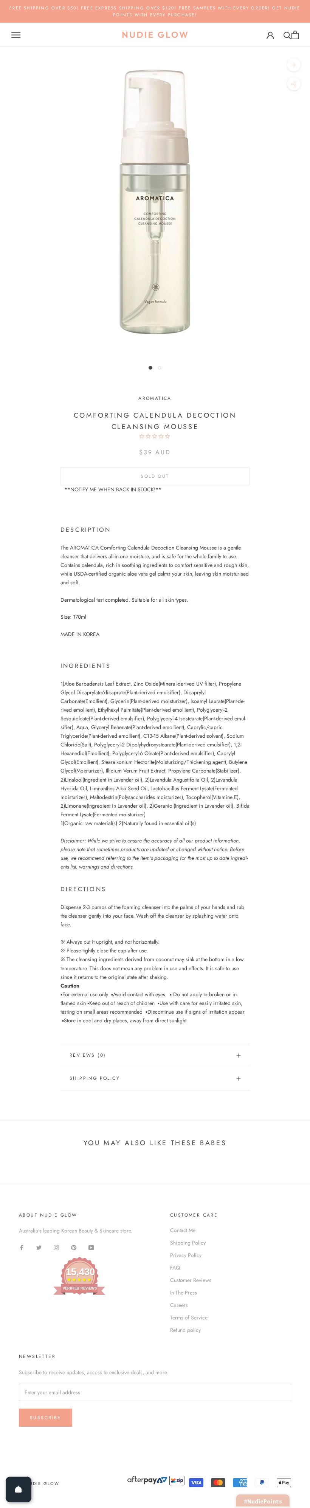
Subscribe (45, 1417)
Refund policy (185, 1330)
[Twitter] (39, 1247)
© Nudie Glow (39, 1483)
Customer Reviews (190, 1280)
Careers (179, 1305)
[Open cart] (295, 35)
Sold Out (155, 476)
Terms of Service (189, 1317)
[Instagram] (56, 1247)
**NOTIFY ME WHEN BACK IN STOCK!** (112, 489)
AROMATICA (155, 398)
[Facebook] (21, 1247)
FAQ (175, 1267)
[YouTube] (91, 1247)
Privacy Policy (186, 1255)
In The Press (183, 1292)
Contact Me (182, 1230)
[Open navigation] (15, 35)
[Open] (18, 1489)
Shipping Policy (95, 1078)
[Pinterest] (73, 1247)
